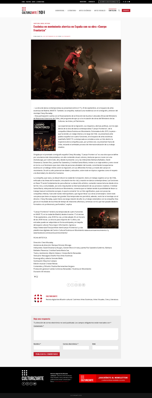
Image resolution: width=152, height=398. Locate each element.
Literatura (72, 10)
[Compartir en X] (72, 285)
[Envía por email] (76, 285)
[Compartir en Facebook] (68, 285)
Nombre (37, 344)
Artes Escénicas (85, 10)
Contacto (92, 2)
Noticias (47, 23)
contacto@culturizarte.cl (61, 381)
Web (94, 344)
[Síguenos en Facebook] (123, 2)
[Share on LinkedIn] (83, 285)
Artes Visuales (99, 10)
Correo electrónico (70, 344)
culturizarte (65, 36)
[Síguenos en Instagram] (125, 2)
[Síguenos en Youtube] (129, 2)
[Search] (119, 10)
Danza (42, 23)
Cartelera (112, 10)
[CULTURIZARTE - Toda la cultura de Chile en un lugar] (33, 10)
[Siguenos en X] (127, 2)
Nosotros (83, 2)
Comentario (39, 326)
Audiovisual (59, 10)
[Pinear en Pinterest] (79, 285)
